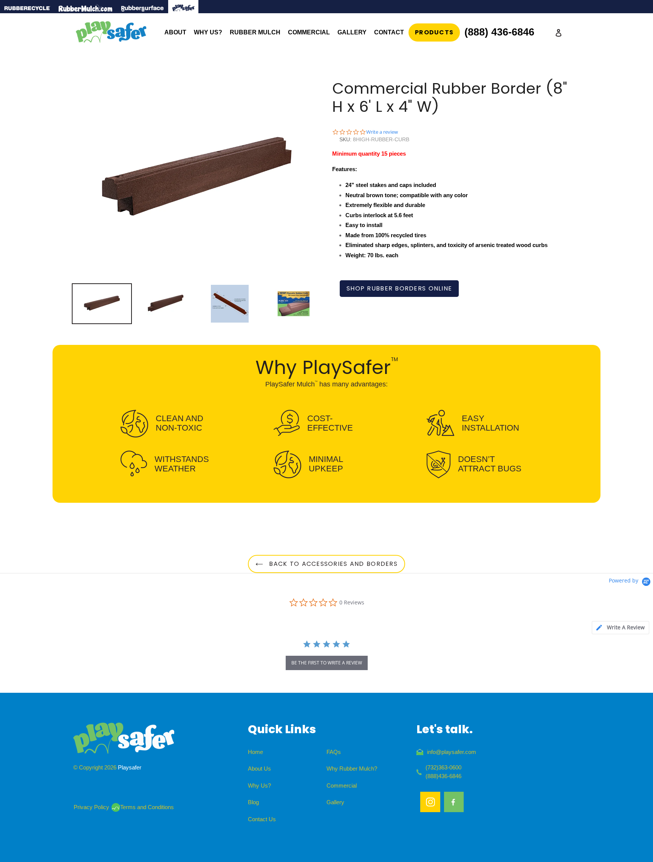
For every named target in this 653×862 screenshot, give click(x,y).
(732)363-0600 (443, 767)
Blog (253, 802)
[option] (102, 303)
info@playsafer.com (451, 752)
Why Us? (259, 785)
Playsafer (129, 767)
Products (434, 32)
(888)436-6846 (443, 776)
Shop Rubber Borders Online (399, 288)
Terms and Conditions (147, 807)
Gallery (335, 802)
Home (255, 752)
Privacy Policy (91, 807)
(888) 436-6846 (499, 32)
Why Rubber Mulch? (351, 768)
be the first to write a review (326, 663)
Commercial (341, 785)
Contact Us (262, 819)
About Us (259, 768)
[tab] (620, 627)
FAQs (333, 752)
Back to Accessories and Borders (332, 563)
